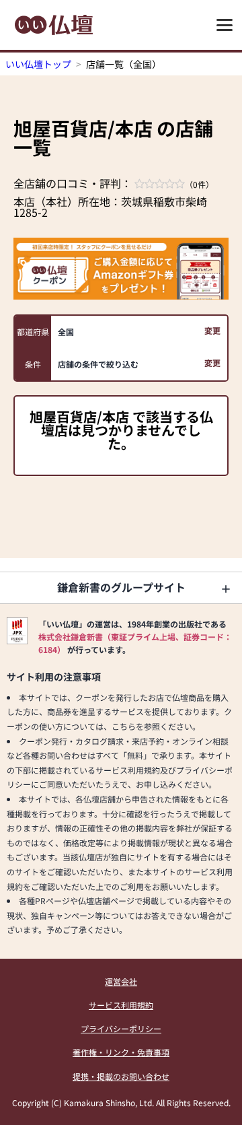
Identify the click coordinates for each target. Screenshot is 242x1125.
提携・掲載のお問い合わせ (121, 1076)
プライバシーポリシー (121, 1028)
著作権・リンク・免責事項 (121, 1052)
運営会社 (121, 981)
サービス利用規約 (121, 1005)
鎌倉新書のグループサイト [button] (121, 587)
